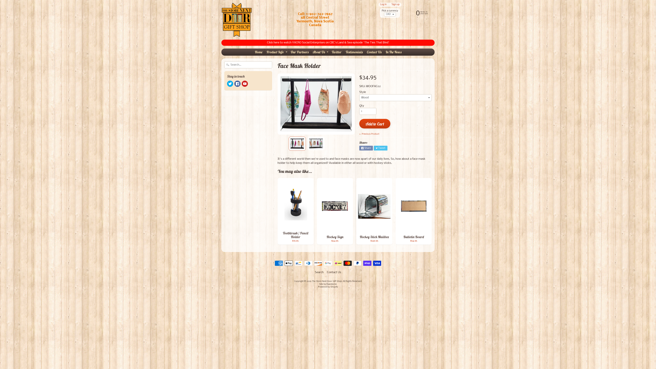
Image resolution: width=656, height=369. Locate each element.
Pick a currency (390, 11)
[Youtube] (245, 84)
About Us (321, 53)
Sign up (396, 5)
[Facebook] (237, 84)
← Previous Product (369, 134)
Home (258, 52)
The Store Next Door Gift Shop (327, 281)
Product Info (277, 53)
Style (362, 92)
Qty (361, 105)
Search (319, 272)
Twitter (336, 52)
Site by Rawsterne (328, 284)
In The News (393, 52)
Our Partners (300, 52)
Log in (383, 5)
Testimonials (354, 52)
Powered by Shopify (328, 287)
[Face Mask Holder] (297, 144)
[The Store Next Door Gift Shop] (236, 20)
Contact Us (374, 52)
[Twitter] (230, 84)
